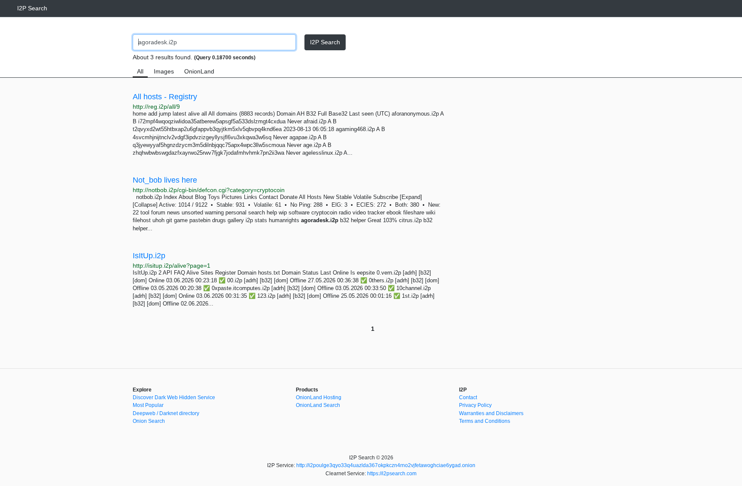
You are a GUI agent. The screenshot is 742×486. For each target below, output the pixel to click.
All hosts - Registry (165, 96)
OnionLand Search (318, 405)
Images (164, 71)
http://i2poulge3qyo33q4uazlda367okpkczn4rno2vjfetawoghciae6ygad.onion (385, 465)
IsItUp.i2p (149, 255)
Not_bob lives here (165, 180)
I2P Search (32, 8)
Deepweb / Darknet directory (166, 413)
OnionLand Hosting (318, 397)
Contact (468, 397)
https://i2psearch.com (392, 473)
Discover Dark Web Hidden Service (174, 397)
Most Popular (148, 405)
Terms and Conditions (484, 421)
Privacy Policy (475, 405)
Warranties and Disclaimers (491, 413)
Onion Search (149, 421)
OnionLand (199, 71)
